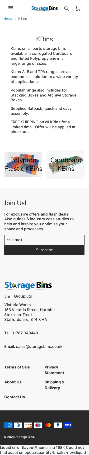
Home (8, 18)
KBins (22, 18)
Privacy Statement (54, 370)
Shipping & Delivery (54, 385)
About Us (13, 382)
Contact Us (14, 397)
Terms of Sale (17, 367)
